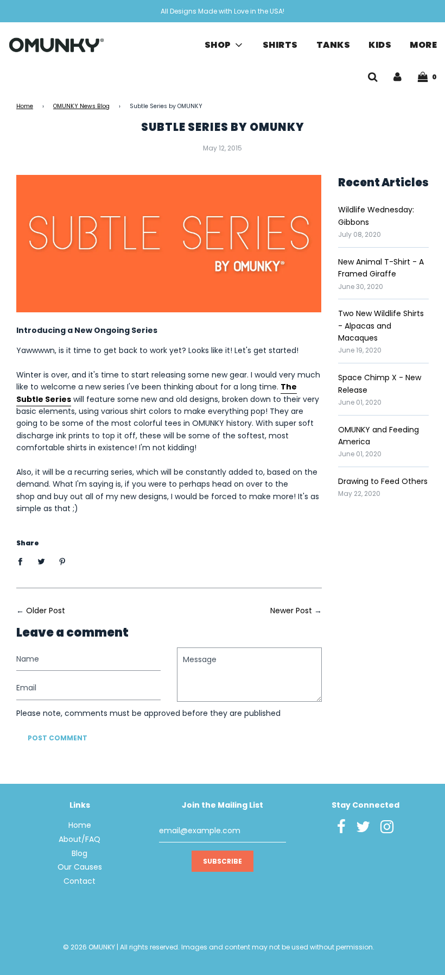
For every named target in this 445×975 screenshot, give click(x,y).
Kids (379, 45)
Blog (79, 853)
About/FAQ (79, 839)
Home (24, 106)
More (423, 45)
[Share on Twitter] (41, 561)
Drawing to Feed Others (383, 481)
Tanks (333, 45)
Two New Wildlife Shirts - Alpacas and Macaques (381, 325)
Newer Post (291, 610)
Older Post (45, 610)
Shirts (280, 45)
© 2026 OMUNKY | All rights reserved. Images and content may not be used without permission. (218, 947)
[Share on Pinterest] (62, 561)
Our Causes (80, 866)
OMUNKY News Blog (81, 106)
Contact (79, 881)
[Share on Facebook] (23, 561)
